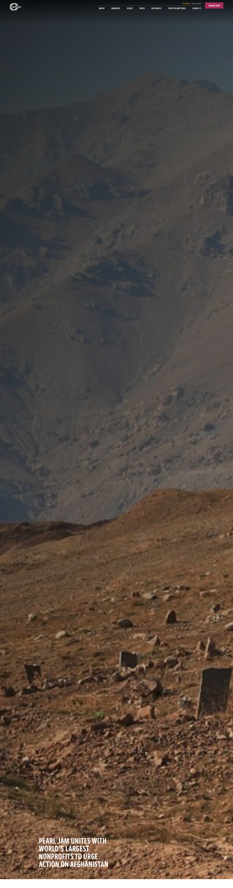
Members (115, 8)
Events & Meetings (177, 8)
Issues (130, 8)
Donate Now (214, 5)
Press (142, 8)
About (102, 8)
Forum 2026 (196, 3)
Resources (156, 8)
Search (195, 8)
